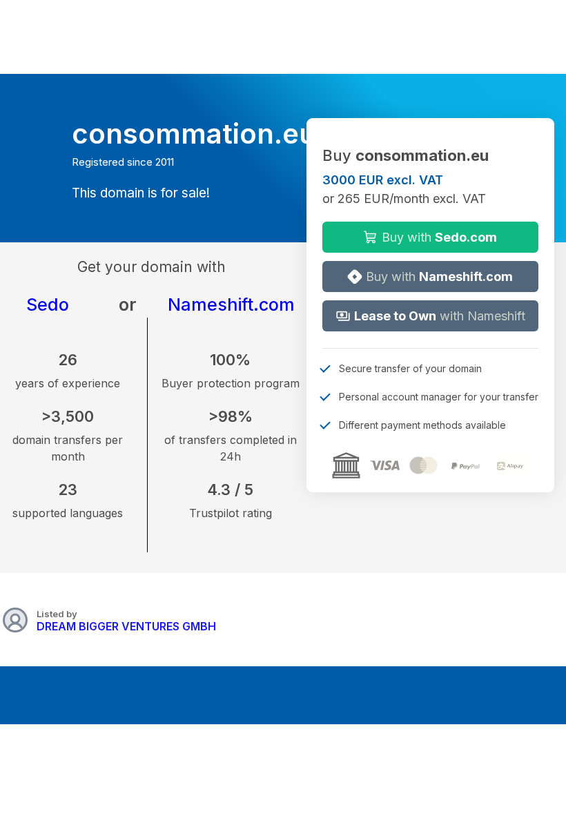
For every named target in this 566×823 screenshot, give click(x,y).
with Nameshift (439, 316)
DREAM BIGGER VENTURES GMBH (126, 626)
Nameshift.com (231, 304)
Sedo (47, 304)
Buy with (437, 237)
